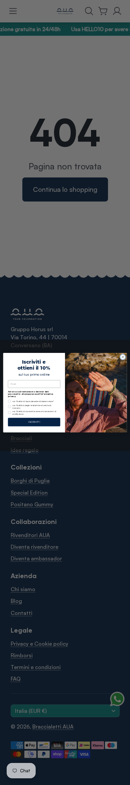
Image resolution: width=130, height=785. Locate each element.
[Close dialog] (123, 357)
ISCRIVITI (34, 421)
